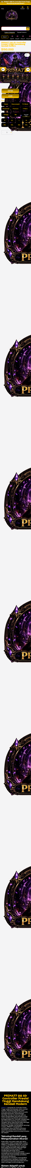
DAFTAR (10, 91)
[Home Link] (11, 16)
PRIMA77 (4, 1107)
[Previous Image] (3, 69)
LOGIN (10, 96)
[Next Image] (28, 69)
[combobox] (13, 28)
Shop (2, 8)
